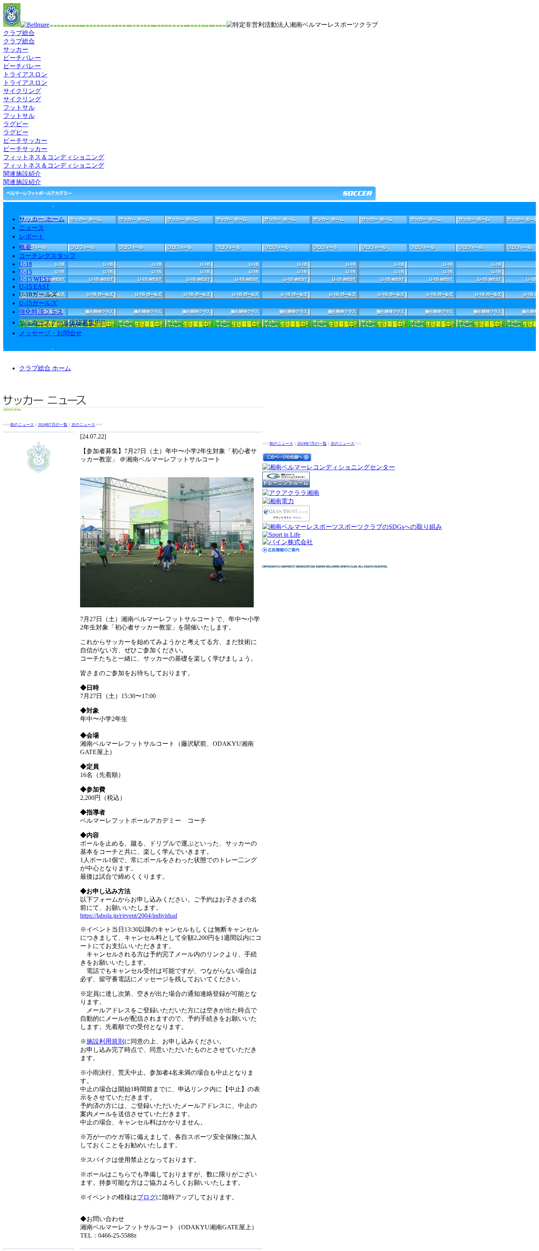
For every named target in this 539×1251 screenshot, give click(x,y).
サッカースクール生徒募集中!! (62, 322)
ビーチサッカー (25, 140)
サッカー (15, 49)
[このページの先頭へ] (287, 459)
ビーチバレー (22, 57)
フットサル (19, 107)
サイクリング (22, 91)
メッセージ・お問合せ (50, 333)
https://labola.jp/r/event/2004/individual (128, 915)
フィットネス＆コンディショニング (53, 157)
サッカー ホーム (42, 219)
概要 (25, 247)
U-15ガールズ (38, 303)
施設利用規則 (105, 1041)
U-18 (25, 264)
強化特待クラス (41, 311)
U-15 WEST (35, 279)
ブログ (146, 1197)
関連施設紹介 (22, 173)
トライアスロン (25, 74)
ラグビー (15, 124)
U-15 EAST (34, 286)
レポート (31, 236)
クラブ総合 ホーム (45, 368)
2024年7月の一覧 (52, 424)
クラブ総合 (19, 33)
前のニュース (22, 424)
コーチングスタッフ (47, 255)
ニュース (31, 227)
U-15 (25, 271)
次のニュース (83, 424)
